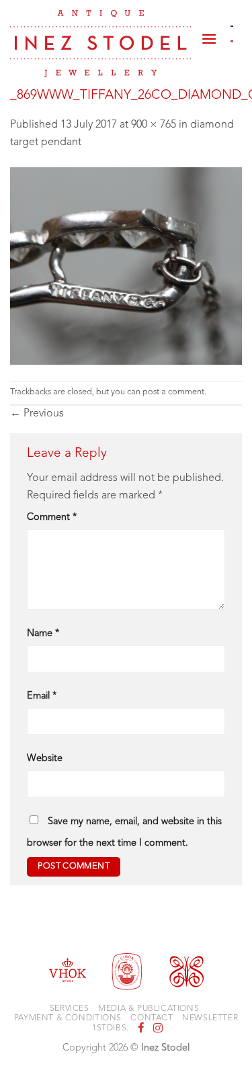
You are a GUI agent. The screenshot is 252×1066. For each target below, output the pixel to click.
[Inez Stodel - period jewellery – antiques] (100, 43)
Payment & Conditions (68, 1018)
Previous (37, 413)
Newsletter (210, 1018)
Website (44, 759)
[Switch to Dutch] (232, 25)
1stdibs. (110, 1028)
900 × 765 (153, 125)
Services (69, 1009)
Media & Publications (148, 1009)
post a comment (173, 392)
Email (41, 696)
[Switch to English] (232, 42)
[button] (209, 33)
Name (43, 634)
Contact (151, 1018)
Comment (52, 518)
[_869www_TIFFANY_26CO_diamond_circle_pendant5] (126, 266)
